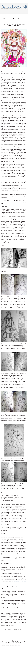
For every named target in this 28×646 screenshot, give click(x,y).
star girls (21, 630)
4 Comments (19, 27)
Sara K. (14, 27)
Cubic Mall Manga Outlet (15, 575)
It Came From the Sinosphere (17, 629)
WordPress (7, 642)
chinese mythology (11, 630)
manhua (17, 630)
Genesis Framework (18, 642)
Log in (14, 640)
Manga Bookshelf (14, 8)
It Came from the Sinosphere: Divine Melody (14, 24)
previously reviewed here (20, 581)
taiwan (24, 630)
